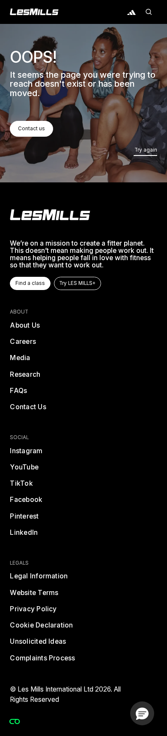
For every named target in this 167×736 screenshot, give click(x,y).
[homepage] (50, 214)
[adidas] (131, 12)
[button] (148, 12)
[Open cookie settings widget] (14, 721)
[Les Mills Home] (34, 12)
